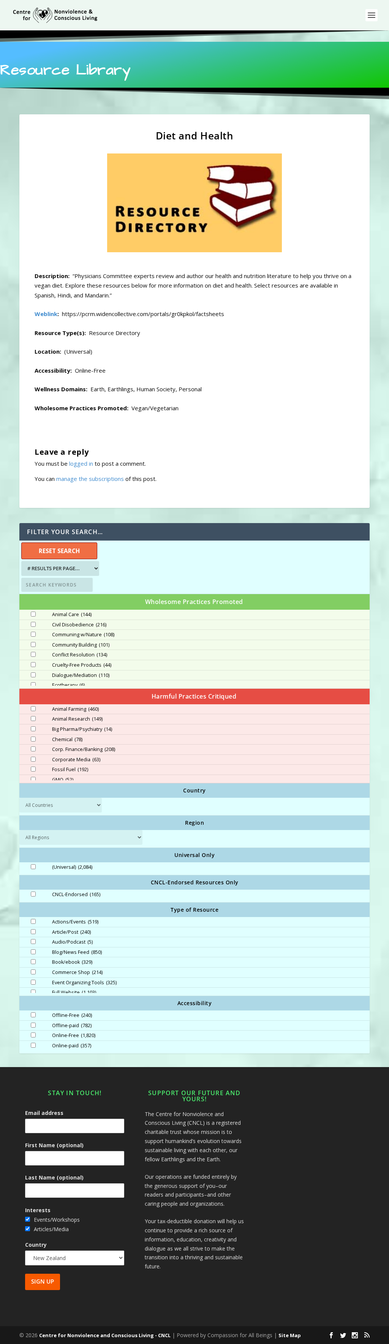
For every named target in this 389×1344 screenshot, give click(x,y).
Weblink (46, 314)
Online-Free (73, 1036)
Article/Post (71, 932)
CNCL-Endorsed (76, 895)
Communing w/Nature (83, 635)
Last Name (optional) (54, 1177)
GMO (62, 780)
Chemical (67, 740)
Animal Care (72, 615)
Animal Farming (75, 709)
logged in (81, 463)
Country (36, 1244)
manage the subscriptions (90, 478)
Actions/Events (75, 922)
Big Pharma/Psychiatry (82, 729)
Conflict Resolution (79, 655)
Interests (38, 1210)
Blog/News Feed (77, 952)
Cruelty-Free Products (81, 665)
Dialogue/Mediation (80, 675)
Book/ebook (72, 962)
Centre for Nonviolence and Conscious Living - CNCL (105, 1335)
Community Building (80, 645)
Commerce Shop (77, 972)
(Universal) (72, 867)
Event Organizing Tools (84, 983)
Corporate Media (76, 760)
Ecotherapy (68, 685)
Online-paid (71, 1046)
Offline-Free (72, 1015)
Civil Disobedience (79, 625)
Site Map (289, 1335)
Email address (44, 1112)
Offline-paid (72, 1026)
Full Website (74, 993)
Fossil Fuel (70, 770)
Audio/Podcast (72, 942)
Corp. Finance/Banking (83, 749)
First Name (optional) (54, 1145)
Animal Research (77, 719)
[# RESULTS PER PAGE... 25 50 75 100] (59, 568)
